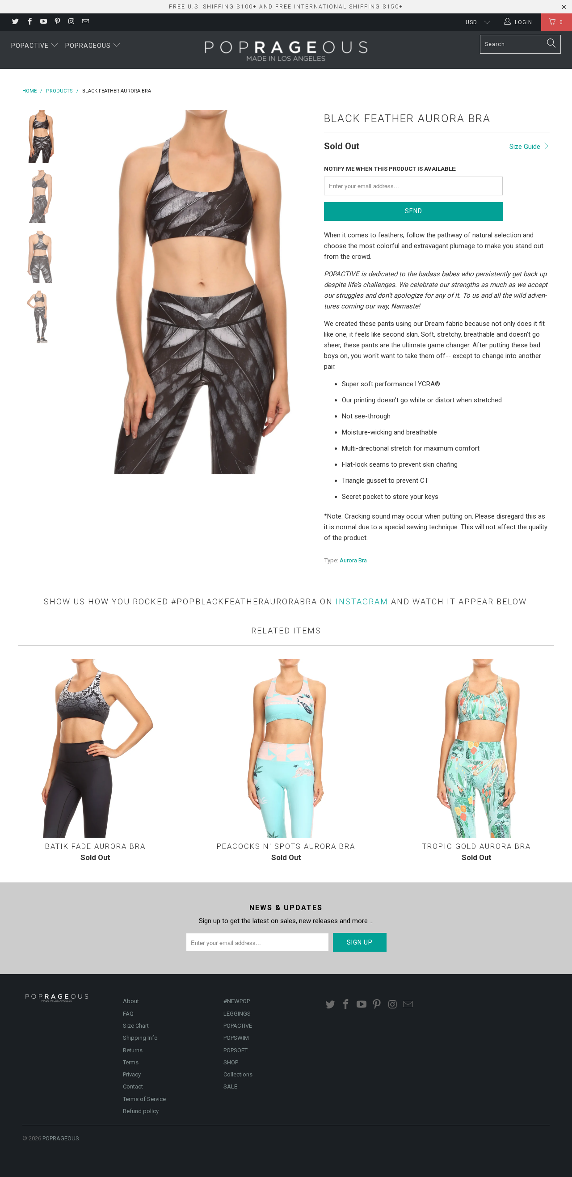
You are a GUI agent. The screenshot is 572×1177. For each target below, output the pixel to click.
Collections (237, 1074)
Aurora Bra (353, 560)
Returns (133, 1050)
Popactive (30, 45)
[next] (302, 292)
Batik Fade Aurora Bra (95, 748)
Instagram (362, 601)
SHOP (230, 1062)
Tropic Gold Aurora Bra (476, 748)
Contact (133, 1086)
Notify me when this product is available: (390, 168)
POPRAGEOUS (60, 1138)
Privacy (132, 1074)
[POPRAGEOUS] (286, 50)
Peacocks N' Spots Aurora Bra (286, 748)
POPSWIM (236, 1037)
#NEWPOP (236, 1001)
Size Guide (525, 147)
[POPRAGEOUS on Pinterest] (57, 22)
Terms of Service (144, 1099)
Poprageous (89, 45)
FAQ (128, 1013)
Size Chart (136, 1025)
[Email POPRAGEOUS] (84, 22)
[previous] (85, 292)
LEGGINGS (237, 1013)
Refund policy (141, 1111)
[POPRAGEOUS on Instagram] (71, 22)
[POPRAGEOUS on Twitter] (15, 22)
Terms (131, 1062)
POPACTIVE (237, 1025)
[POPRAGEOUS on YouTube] (43, 22)
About (131, 1001)
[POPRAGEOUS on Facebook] (29, 22)
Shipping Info (140, 1037)
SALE (230, 1086)
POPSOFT (235, 1050)
